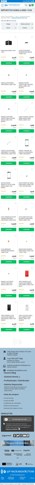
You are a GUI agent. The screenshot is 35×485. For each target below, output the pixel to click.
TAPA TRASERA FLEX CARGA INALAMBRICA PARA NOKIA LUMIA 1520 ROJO (26, 284)
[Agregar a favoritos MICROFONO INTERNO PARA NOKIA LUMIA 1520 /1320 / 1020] (32, 235)
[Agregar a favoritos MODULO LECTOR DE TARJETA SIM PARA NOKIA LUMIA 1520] (15, 268)
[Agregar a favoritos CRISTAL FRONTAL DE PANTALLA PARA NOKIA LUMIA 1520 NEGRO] (32, 137)
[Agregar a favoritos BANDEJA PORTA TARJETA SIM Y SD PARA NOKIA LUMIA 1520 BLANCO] (32, 69)
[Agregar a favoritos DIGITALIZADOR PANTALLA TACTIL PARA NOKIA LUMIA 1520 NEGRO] (15, 169)
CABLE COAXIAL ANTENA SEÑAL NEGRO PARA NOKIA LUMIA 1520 (26, 118)
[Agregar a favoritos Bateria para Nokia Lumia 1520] (15, 37)
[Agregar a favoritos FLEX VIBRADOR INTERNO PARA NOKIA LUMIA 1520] (15, 235)
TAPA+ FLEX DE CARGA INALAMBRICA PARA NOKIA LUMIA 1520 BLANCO (25, 318)
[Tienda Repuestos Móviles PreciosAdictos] (13, 5)
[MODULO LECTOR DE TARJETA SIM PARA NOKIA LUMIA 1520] (8, 274)
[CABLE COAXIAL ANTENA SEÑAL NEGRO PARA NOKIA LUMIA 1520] (26, 109)
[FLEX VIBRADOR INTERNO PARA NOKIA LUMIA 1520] (8, 241)
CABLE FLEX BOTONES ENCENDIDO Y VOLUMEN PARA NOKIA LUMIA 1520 (8, 152)
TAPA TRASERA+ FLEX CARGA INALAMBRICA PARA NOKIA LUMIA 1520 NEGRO (8, 318)
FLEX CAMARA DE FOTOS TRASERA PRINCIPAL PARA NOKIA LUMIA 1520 (8, 218)
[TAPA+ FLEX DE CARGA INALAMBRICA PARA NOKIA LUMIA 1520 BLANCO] (26, 307)
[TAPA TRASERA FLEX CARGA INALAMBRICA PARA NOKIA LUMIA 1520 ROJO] (26, 274)
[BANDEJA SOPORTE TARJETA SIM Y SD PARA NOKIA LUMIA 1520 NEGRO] (8, 109)
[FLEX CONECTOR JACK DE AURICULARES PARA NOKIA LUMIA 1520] (26, 209)
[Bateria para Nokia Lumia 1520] (8, 43)
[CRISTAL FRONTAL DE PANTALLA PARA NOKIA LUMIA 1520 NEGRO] (26, 143)
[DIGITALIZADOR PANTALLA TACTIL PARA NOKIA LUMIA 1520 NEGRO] (8, 175)
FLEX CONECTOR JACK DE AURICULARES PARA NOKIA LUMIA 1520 (25, 218)
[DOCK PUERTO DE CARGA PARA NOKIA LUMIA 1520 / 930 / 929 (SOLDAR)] (26, 175)
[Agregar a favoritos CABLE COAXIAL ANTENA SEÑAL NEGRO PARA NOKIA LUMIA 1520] (32, 103)
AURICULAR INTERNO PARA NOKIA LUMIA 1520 (8, 83)
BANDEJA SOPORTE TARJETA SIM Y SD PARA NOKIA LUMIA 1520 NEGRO (8, 119)
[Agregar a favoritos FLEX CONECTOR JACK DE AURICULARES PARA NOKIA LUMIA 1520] (32, 203)
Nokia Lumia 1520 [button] (25, 24)
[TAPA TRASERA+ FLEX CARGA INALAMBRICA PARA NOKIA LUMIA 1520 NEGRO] (8, 307)
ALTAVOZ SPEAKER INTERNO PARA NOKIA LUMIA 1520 (25, 52)
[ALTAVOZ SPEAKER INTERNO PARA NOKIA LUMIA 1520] (26, 43)
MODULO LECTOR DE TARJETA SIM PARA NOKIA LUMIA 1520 (7, 283)
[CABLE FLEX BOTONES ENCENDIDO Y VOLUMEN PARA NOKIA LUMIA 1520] (8, 143)
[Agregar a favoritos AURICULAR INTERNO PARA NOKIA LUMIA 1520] (15, 69)
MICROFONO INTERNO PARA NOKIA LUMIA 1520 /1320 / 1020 (26, 250)
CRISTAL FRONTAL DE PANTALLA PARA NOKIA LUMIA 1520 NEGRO (26, 152)
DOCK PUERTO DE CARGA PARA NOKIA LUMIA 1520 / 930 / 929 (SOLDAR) (26, 184)
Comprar (9, 63)
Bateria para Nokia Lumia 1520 (8, 51)
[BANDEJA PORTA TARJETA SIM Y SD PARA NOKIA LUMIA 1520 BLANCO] (26, 75)
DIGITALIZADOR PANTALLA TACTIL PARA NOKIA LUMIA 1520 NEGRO (8, 185)
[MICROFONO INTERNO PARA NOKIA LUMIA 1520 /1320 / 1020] (26, 241)
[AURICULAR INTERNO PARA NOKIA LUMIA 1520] (8, 75)
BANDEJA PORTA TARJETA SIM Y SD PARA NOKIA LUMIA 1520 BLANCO (26, 85)
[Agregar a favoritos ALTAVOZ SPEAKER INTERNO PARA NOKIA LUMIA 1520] (32, 37)
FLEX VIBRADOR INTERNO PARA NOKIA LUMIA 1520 (7, 250)
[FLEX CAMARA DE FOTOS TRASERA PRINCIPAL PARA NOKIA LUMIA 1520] (8, 209)
